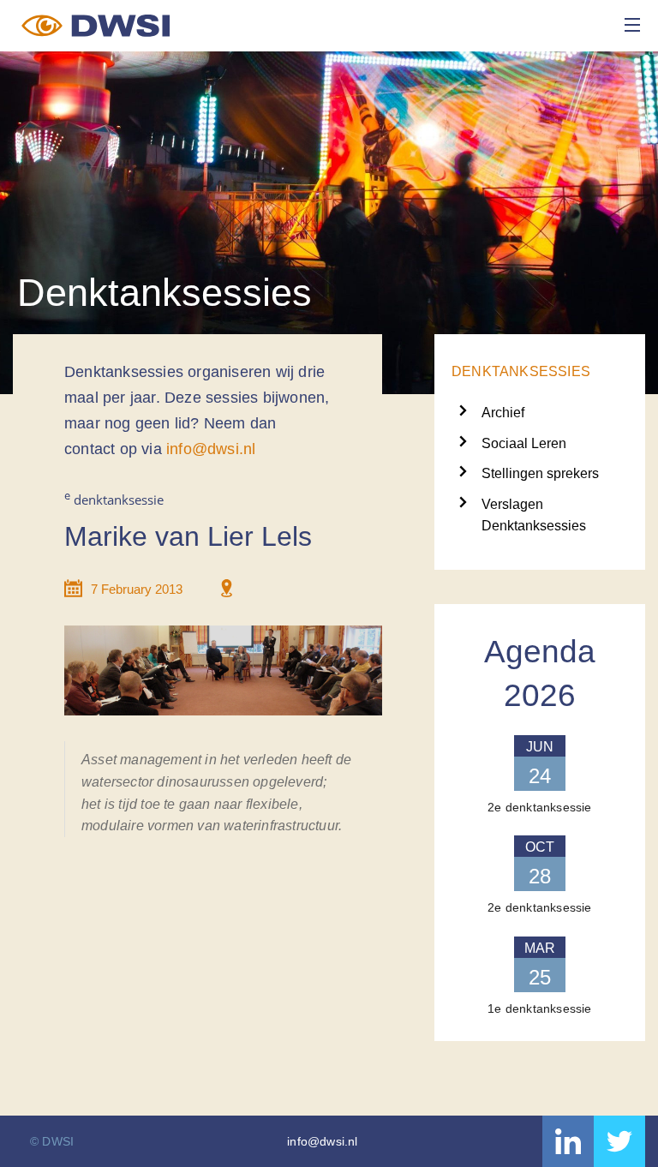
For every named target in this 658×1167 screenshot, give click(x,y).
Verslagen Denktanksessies (534, 506)
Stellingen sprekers (540, 473)
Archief (503, 412)
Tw (619, 1141)
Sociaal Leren (524, 443)
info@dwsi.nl (210, 449)
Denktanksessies (521, 371)
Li (568, 1141)
